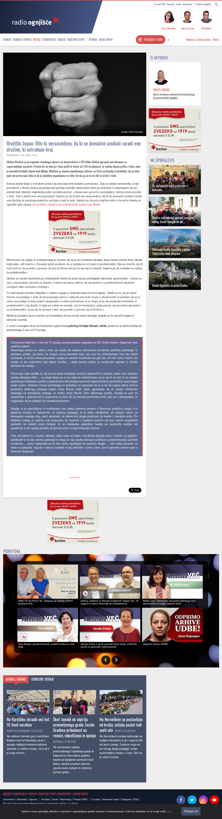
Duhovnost (65, 794)
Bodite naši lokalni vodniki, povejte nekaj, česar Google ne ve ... (172, 219)
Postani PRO (159, 4)
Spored (93, 39)
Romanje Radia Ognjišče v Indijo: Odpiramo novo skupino (171, 251)
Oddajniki (126, 799)
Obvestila (22, 799)
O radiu (96, 799)
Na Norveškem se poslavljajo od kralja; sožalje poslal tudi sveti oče (121, 724)
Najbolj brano (16, 679)
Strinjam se (191, 811)
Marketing (187, 4)
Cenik (178, 4)
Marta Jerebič (161, 90)
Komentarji (49, 39)
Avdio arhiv (106, 39)
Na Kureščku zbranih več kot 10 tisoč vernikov (28, 722)
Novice (37, 39)
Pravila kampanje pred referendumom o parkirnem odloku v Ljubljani (40, 803)
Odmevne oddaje (42, 679)
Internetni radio (110, 799)
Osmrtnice (8, 799)
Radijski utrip (75, 39)
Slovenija (12, 155)
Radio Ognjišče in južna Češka (169, 285)
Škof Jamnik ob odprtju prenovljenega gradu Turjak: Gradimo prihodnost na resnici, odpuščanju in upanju (74, 727)
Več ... (170, 811)
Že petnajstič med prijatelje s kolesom (170, 187)
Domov (7, 39)
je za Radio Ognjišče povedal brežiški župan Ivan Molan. (67, 204)
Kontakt (170, 4)
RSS (136, 799)
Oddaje (62, 39)
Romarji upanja (22, 39)
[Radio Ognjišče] (34, 20)
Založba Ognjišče (203, 4)
